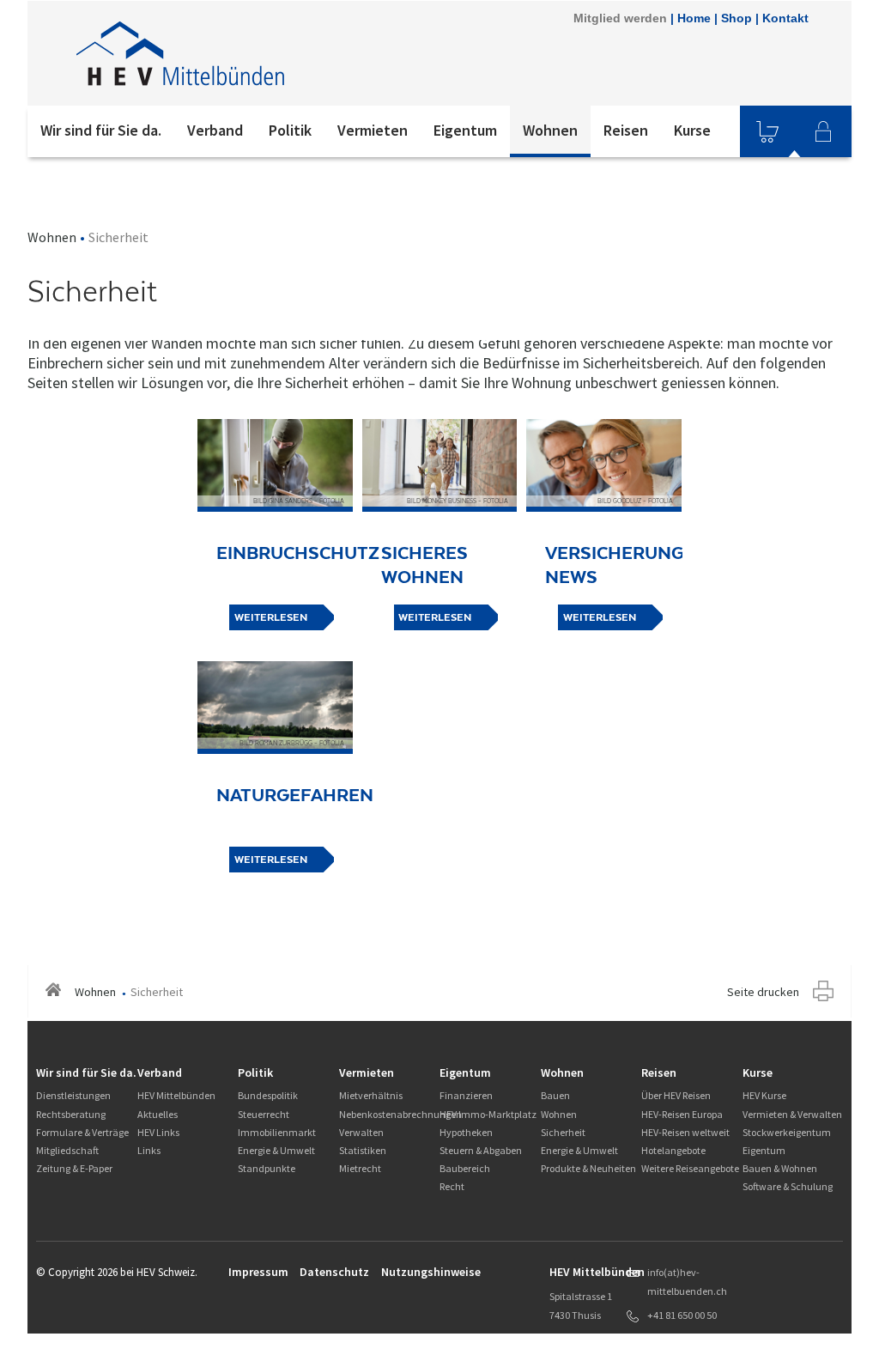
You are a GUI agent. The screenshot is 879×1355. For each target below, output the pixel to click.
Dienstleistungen (73, 1095)
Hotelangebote (673, 1150)
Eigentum (465, 130)
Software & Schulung (788, 1186)
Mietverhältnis (371, 1095)
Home (694, 18)
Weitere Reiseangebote (690, 1168)
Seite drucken (763, 992)
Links (149, 1150)
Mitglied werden (620, 18)
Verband (215, 130)
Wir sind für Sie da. (100, 130)
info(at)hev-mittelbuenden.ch (687, 1281)
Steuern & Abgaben (481, 1150)
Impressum (258, 1271)
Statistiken (362, 1150)
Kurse (692, 130)
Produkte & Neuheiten (588, 1168)
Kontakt (785, 18)
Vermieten (372, 130)
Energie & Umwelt (276, 1150)
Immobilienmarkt (277, 1132)
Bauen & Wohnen (780, 1168)
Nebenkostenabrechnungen (400, 1114)
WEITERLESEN (270, 617)
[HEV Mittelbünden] (258, 53)
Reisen (625, 130)
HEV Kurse (764, 1095)
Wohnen (550, 130)
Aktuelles (157, 1114)
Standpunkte (266, 1168)
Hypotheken (466, 1132)
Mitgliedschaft (67, 1150)
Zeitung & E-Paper (74, 1168)
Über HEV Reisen (676, 1095)
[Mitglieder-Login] (823, 131)
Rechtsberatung (71, 1114)
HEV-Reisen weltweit (685, 1132)
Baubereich (465, 1168)
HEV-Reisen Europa (682, 1114)
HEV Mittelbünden (176, 1095)
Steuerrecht (263, 1114)
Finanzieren (466, 1095)
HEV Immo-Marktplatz (488, 1114)
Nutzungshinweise (431, 1271)
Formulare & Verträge (82, 1132)
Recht (452, 1186)
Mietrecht (360, 1168)
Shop (736, 18)
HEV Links (158, 1132)
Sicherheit (563, 1132)
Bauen (555, 1095)
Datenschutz (334, 1271)
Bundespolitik (268, 1095)
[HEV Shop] (767, 131)
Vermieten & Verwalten (792, 1114)
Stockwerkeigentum (787, 1132)
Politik (290, 130)
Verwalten (361, 1132)
